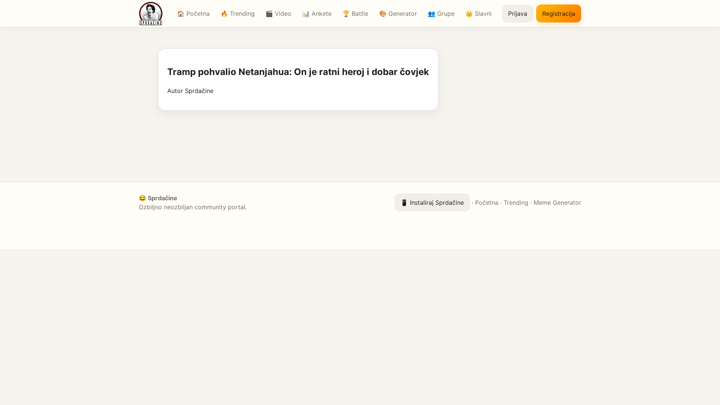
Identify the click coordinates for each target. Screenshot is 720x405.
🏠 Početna (193, 13)
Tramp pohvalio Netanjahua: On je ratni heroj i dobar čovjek (298, 71)
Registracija (558, 13)
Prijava (517, 13)
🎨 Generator (398, 13)
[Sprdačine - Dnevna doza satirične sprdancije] (152, 14)
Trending (516, 202)
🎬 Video (278, 13)
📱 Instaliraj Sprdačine (432, 202)
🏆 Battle (355, 13)
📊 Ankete (317, 13)
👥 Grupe (441, 13)
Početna (486, 202)
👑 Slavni (478, 13)
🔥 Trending (237, 13)
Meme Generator (557, 202)
